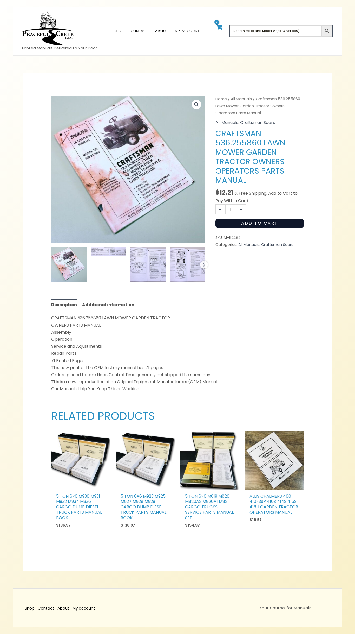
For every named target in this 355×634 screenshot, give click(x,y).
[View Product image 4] (187, 264)
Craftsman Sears (257, 122)
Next (204, 265)
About (63, 608)
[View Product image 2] (108, 251)
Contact (46, 608)
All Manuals (241, 99)
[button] (196, 104)
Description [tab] (64, 305)
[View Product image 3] (148, 264)
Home (221, 99)
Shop (30, 608)
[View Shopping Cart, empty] (219, 31)
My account (84, 608)
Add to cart (259, 223)
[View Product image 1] (69, 264)
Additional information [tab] (108, 305)
